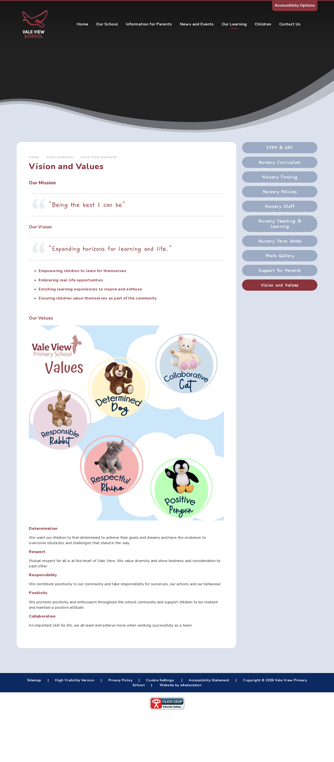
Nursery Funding (279, 177)
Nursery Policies (280, 191)
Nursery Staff (280, 206)
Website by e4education (180, 685)
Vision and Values (280, 285)
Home (34, 157)
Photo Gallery (280, 255)
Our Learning (59, 157)
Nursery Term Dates (279, 241)
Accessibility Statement (209, 680)
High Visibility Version (74, 680)
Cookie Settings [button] (160, 680)
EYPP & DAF (280, 147)
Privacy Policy (120, 680)
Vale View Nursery (98, 157)
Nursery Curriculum (279, 162)
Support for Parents (279, 270)
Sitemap (34, 680)
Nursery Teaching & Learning (279, 223)
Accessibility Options (295, 5)
